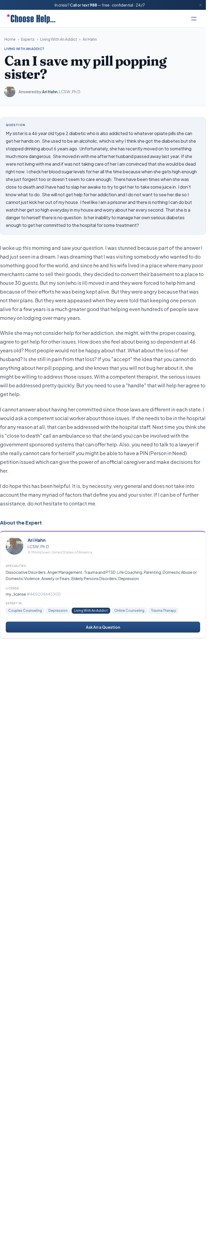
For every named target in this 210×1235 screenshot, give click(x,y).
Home (10, 39)
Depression (58, 610)
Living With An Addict (58, 39)
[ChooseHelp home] (31, 19)
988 (93, 4)
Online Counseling (129, 610)
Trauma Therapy (163, 610)
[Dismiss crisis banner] (200, 5)
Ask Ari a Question (103, 627)
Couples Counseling (25, 610)
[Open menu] (193, 18)
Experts (28, 39)
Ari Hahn (90, 39)
